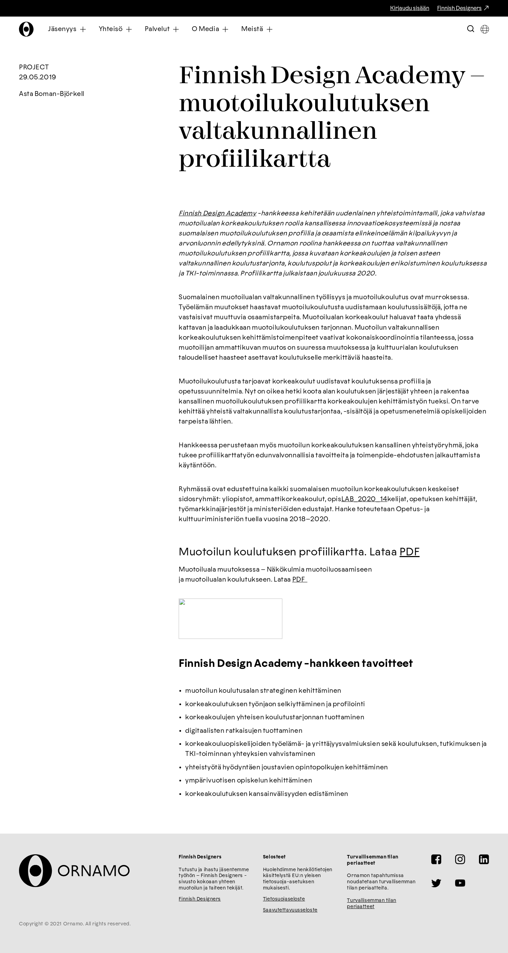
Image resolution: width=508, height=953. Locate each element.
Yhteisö (111, 29)
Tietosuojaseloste (284, 899)
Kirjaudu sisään (409, 8)
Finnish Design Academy (217, 213)
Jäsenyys (62, 29)
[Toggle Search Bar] (471, 29)
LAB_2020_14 (364, 499)
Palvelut (157, 29)
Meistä (252, 29)
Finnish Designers (459, 8)
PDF (409, 552)
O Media (205, 29)
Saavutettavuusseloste (290, 910)
